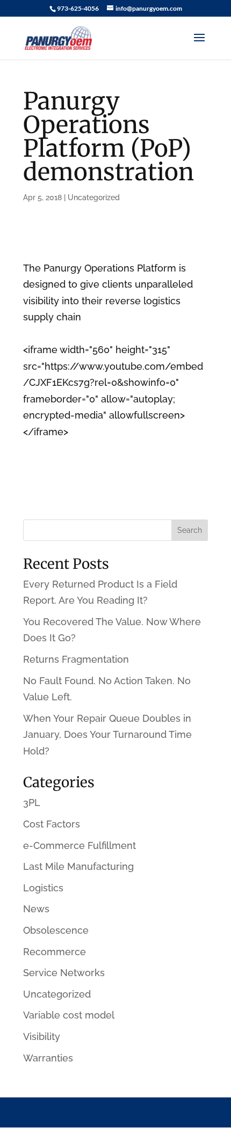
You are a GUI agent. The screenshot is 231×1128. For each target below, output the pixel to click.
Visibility (41, 1036)
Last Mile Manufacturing (78, 866)
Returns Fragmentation (76, 659)
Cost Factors (51, 824)
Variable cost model (68, 1015)
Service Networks (64, 972)
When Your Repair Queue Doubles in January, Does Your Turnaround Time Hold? (107, 735)
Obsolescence (56, 930)
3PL (31, 802)
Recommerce (54, 951)
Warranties (48, 1058)
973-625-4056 (78, 8)
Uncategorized (94, 197)
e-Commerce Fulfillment (79, 845)
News (36, 908)
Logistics (43, 887)
